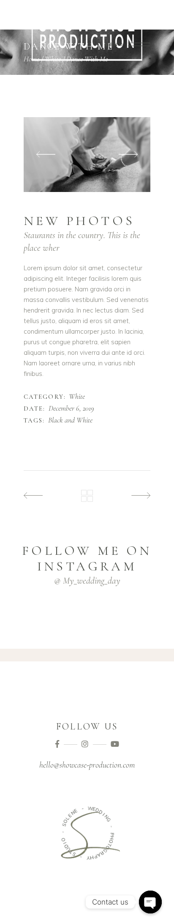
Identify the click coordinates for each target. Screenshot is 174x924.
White (77, 396)
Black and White (70, 420)
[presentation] (45, 154)
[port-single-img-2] (87, 154)
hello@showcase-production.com (87, 765)
